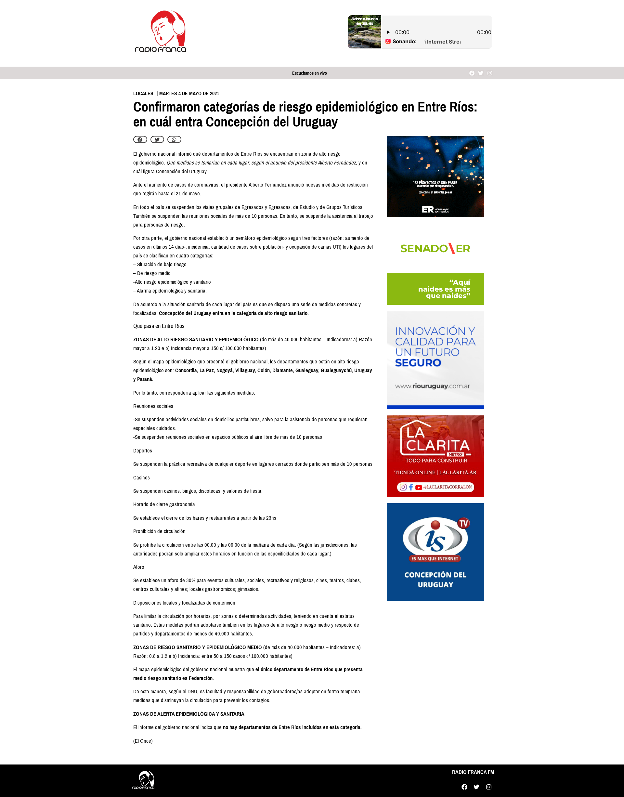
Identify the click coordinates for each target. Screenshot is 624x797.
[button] (140, 139)
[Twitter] (481, 73)
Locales (143, 93)
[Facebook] (472, 73)
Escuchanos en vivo (309, 73)
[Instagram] (490, 73)
